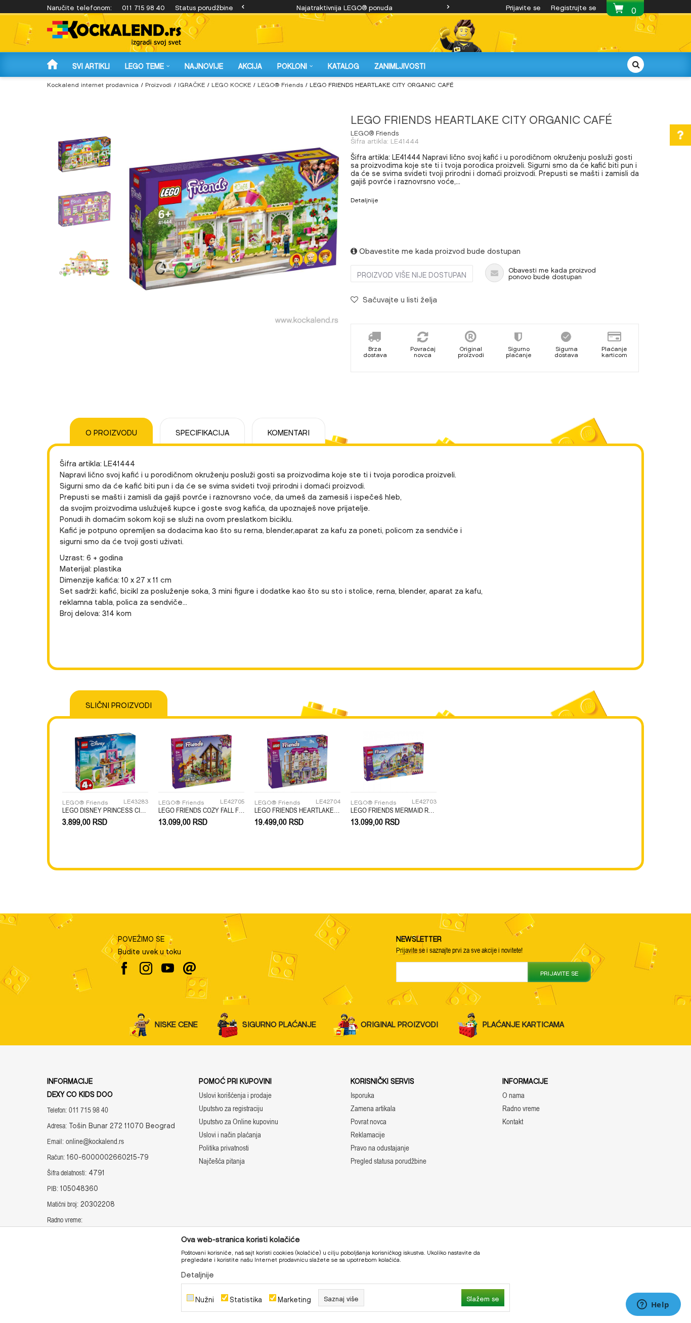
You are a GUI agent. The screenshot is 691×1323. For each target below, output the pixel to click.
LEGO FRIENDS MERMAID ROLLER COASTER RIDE (394, 810)
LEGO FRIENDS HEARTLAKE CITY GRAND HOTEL (297, 810)
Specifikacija (202, 431)
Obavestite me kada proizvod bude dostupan (439, 249)
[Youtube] (167, 968)
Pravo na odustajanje (380, 1147)
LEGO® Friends (280, 83)
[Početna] (53, 64)
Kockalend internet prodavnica (93, 83)
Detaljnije (364, 198)
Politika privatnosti (224, 1147)
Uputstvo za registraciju (231, 1108)
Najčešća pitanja (222, 1161)
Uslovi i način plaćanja (230, 1134)
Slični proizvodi (118, 703)
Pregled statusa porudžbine (388, 1161)
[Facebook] (124, 968)
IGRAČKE (191, 83)
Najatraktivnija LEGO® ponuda (344, 6)
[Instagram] (146, 968)
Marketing (294, 1298)
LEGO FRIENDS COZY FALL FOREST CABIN (201, 810)
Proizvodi (158, 83)
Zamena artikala (373, 1108)
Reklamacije (368, 1134)
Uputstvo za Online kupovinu (238, 1121)
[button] (635, 64)
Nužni (204, 1298)
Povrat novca (368, 1121)
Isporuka (362, 1095)
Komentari (289, 431)
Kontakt (512, 1121)
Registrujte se (573, 6)
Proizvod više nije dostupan (411, 273)
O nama (513, 1095)
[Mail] (189, 968)
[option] (345, 6)
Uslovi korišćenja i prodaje (235, 1095)
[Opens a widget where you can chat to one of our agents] (653, 1305)
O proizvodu (111, 431)
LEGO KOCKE (231, 83)
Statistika (246, 1298)
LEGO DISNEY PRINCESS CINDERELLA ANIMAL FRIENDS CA (105, 810)
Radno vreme (521, 1108)
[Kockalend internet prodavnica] (114, 33)
